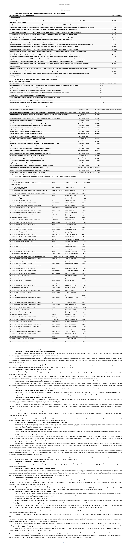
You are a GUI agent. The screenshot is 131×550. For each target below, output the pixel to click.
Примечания (65, 542)
